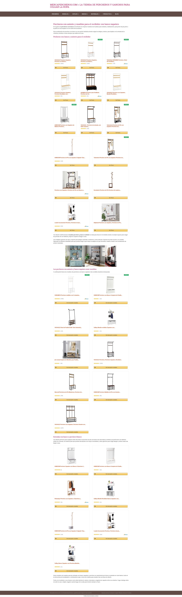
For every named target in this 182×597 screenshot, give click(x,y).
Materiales (94, 14)
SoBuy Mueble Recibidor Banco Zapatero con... (106, 498)
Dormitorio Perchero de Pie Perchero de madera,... (107, 190)
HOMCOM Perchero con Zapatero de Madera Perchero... (64, 125)
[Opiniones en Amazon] (57, 63)
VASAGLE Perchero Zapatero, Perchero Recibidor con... (63, 93)
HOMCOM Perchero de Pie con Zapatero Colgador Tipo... (70, 157)
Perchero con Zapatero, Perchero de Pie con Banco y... (69, 190)
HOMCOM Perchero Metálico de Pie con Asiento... (107, 392)
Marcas (84, 14)
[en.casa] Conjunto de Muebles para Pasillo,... (67, 359)
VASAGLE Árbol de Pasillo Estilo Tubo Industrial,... (68, 327)
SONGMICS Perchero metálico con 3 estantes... (67, 295)
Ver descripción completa (72, 302)
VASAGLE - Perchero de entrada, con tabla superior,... (91, 125)
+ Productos (107, 14)
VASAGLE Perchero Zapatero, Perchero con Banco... (63, 60)
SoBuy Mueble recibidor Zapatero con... (104, 327)
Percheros (55, 14)
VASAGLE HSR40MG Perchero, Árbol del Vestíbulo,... (117, 60)
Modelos (65, 14)
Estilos (75, 14)
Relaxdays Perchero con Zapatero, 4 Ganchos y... (68, 498)
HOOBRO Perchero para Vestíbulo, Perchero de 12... (90, 93)
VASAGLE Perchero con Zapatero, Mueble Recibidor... (116, 93)
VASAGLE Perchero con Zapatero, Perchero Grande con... (70, 424)
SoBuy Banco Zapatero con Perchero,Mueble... (67, 563)
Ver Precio (65, 67)
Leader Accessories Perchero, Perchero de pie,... (68, 222)
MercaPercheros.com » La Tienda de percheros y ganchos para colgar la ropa (90, 5)
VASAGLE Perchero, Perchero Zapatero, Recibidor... (108, 359)
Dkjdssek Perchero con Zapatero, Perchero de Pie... (108, 222)
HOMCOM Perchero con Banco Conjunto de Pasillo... (108, 295)
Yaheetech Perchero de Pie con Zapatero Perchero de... (115, 125)
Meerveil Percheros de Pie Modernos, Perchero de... (68, 392)
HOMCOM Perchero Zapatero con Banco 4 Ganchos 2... (69, 466)
